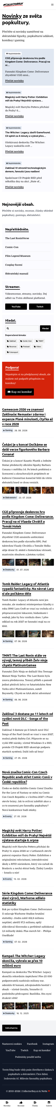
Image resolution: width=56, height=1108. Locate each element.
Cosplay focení (13, 265)
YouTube (16, 306)
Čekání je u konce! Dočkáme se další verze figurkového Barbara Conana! (26, 449)
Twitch (39, 306)
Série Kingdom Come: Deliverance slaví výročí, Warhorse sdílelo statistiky (27, 898)
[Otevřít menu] (52, 4)
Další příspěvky (11, 1028)
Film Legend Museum (17, 256)
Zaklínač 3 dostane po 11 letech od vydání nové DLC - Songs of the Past (27, 718)
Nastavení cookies (12, 1044)
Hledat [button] (45, 328)
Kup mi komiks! (42, 1050)
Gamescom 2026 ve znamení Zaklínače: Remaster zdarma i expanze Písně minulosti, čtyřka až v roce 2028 (27, 416)
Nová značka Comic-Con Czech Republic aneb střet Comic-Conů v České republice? (27, 777)
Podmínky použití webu (28, 1057)
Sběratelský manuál (16, 273)
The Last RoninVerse (17, 238)
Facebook (32, 1044)
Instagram (48, 1044)
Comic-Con (11, 247)
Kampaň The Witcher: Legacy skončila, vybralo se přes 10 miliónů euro (23, 960)
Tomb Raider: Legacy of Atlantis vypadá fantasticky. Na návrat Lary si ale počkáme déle (28, 589)
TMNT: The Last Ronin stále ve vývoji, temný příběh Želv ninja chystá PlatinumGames (25, 660)
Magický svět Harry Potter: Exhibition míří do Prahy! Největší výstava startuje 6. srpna (26, 835)
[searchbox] (22, 328)
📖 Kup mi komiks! (19, 391)
